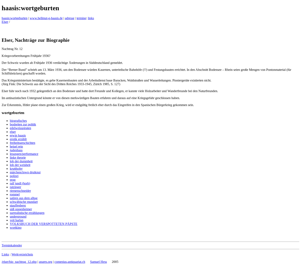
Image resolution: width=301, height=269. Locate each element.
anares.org (45, 261)
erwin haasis (18, 135)
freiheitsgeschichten (22, 143)
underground (18, 216)
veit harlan (16, 220)
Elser (5, 22)
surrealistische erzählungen (27, 213)
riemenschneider (20, 190)
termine (81, 18)
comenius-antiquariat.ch (69, 261)
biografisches (18, 120)
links (91, 18)
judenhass (16, 150)
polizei (14, 176)
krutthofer (16, 168)
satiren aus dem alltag (23, 198)
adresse (69, 18)
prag (13, 179)
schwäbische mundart (24, 201)
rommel (15, 194)
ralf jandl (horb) (20, 183)
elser (13, 131)
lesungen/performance (24, 154)
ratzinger (15, 187)
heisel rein (16, 146)
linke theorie (18, 157)
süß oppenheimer (21, 209)
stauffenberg (18, 205)
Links (5, 254)
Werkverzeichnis (22, 254)
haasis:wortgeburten (14, 18)
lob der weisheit (20, 165)
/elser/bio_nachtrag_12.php (19, 261)
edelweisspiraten (20, 128)
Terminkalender (12, 245)
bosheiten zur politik (23, 124)
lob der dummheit (21, 161)
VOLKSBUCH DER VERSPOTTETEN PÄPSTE (43, 224)
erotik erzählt (18, 139)
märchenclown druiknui (25, 172)
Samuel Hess (98, 261)
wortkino (16, 227)
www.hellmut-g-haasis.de (46, 18)
